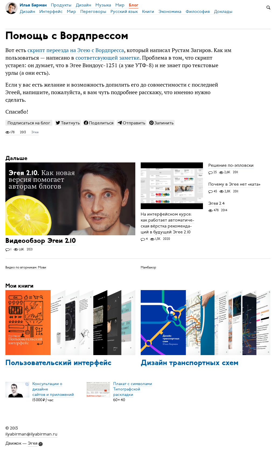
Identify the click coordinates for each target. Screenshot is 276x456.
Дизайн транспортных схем (190, 363)
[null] (68, 123)
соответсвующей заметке (107, 57)
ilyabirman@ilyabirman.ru (31, 434)
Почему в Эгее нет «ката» (234, 185)
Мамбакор (148, 267)
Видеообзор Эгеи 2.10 (40, 241)
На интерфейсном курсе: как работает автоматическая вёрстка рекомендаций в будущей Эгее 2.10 (167, 223)
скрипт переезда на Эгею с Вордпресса (75, 50)
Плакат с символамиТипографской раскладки (132, 389)
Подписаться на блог (29, 123)
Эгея (35, 132)
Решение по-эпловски (231, 165)
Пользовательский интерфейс (58, 363)
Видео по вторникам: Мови (25, 267)
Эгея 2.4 (216, 203)
